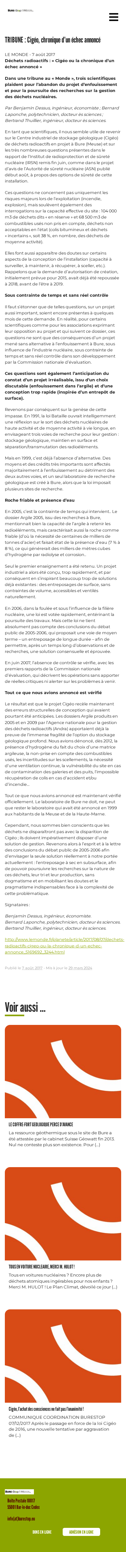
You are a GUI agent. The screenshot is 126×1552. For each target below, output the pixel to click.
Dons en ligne (42, 1532)
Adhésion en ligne (81, 1532)
